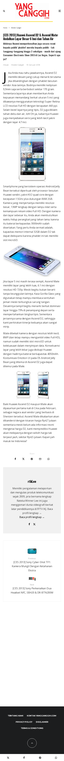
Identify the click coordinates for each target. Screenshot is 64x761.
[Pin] (32, 459)
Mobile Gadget (17, 65)
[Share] (15, 459)
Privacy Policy (24, 722)
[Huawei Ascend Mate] (32, 261)
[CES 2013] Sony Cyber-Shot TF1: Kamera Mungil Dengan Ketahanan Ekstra (32, 564)
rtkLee (6, 65)
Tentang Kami (15, 716)
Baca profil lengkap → (32, 517)
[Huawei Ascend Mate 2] (32, 385)
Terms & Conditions (32, 728)
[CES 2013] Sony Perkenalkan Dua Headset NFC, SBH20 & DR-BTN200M (32, 588)
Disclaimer (42, 722)
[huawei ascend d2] (32, 154)
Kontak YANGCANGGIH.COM (41, 716)
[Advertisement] (32, 661)
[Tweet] (23, 459)
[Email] (40, 459)
